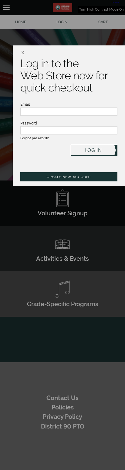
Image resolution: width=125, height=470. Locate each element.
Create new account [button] (69, 177)
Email (25, 104)
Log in (93, 150)
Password (28, 123)
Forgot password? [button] (34, 138)
